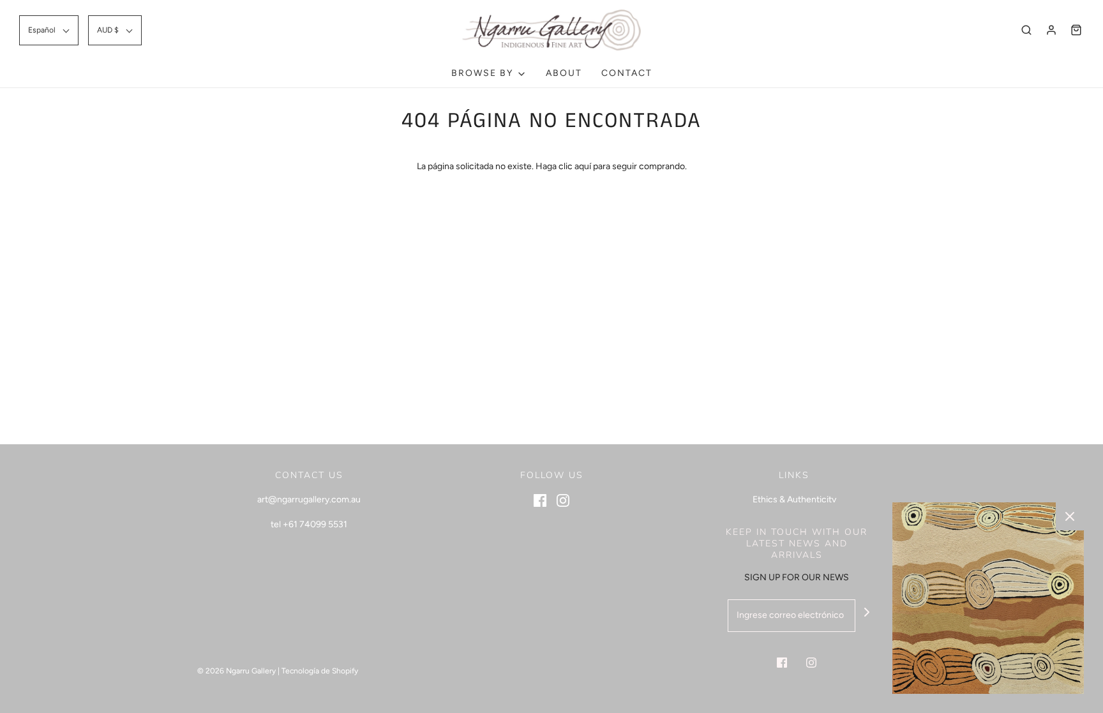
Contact (626, 73)
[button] (49, 30)
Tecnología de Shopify (319, 670)
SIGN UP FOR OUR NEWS (796, 577)
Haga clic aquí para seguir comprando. (611, 166)
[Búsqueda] (1026, 30)
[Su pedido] (1076, 30)
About (564, 73)
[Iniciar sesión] (1051, 30)
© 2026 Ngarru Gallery (236, 670)
